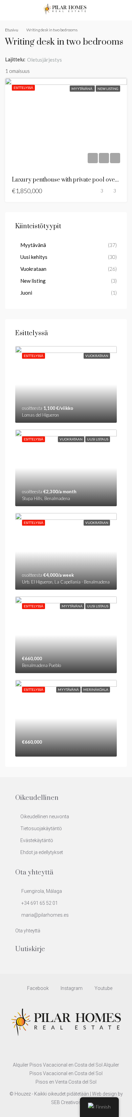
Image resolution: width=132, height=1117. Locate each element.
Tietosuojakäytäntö (41, 828)
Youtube (102, 988)
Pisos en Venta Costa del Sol (66, 1082)
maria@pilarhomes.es (45, 915)
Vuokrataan (33, 269)
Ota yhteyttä (27, 930)
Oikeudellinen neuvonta (44, 816)
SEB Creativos (66, 1102)
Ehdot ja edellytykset (41, 852)
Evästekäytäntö (36, 840)
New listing (107, 89)
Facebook (37, 988)
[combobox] (50, 59)
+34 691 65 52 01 (39, 903)
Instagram (71, 988)
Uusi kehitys (33, 257)
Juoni (26, 293)
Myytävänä (82, 89)
